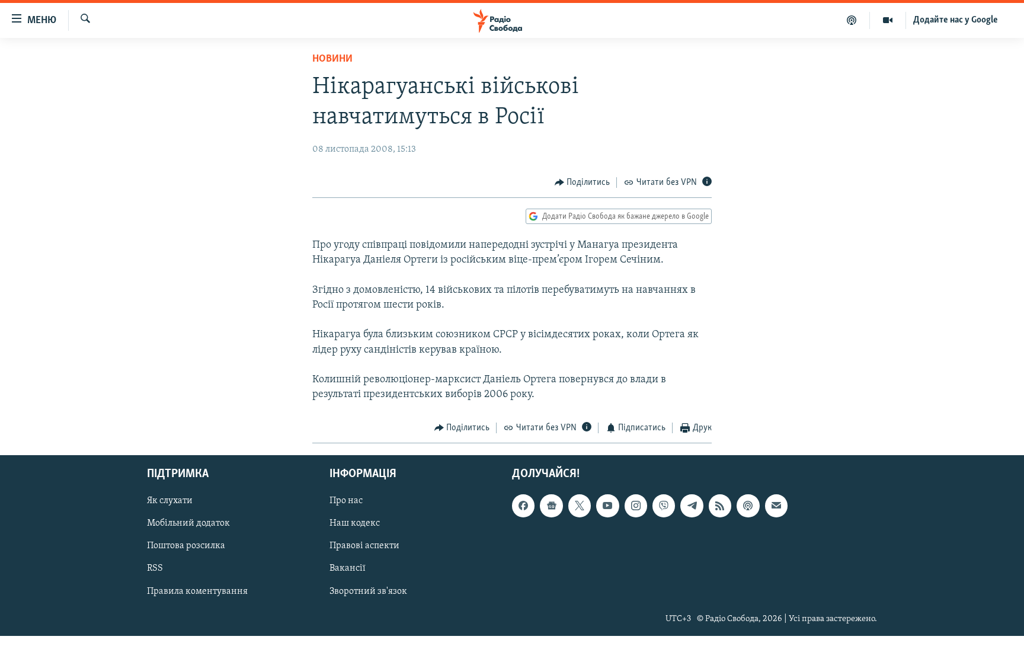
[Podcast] (748, 505)
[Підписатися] (776, 505)
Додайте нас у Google (955, 20)
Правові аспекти (364, 546)
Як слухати (170, 501)
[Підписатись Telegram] (691, 505)
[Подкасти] (852, 20)
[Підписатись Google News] (551, 505)
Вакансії (347, 568)
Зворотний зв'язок (368, 591)
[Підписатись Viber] (663, 505)
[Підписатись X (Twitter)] (579, 505)
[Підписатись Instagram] (636, 505)
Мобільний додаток (188, 523)
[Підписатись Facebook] (523, 505)
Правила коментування (197, 591)
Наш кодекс (354, 523)
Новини (332, 59)
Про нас (346, 501)
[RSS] (720, 505)
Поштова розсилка (186, 546)
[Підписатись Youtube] (607, 505)
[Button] (582, 182)
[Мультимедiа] (888, 20)
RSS (155, 568)
